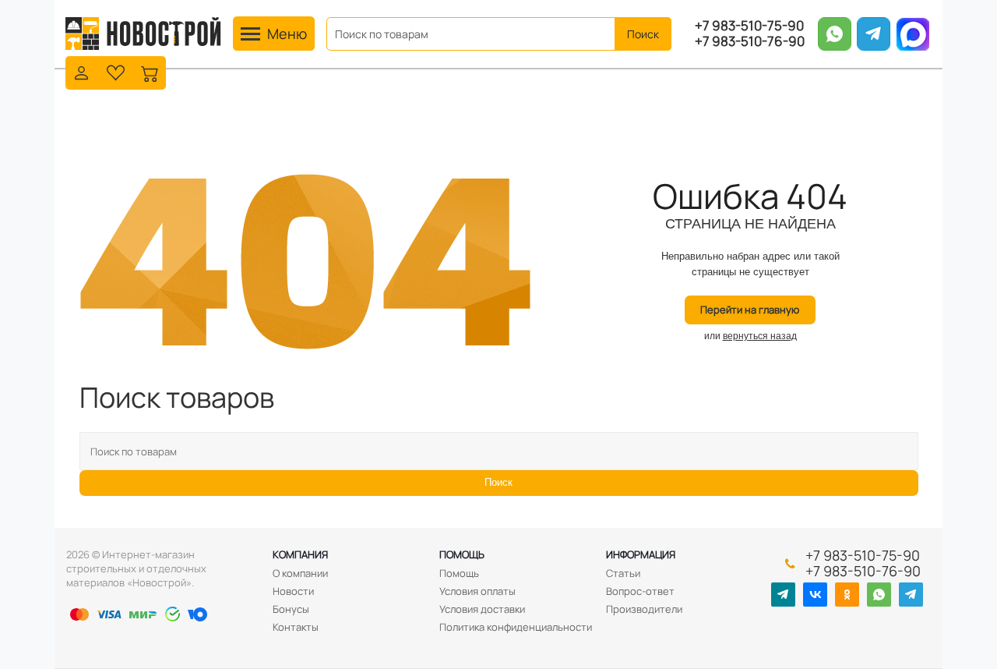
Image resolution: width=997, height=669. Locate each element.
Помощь (461, 554)
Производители (644, 609)
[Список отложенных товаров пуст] (116, 71)
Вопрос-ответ (640, 591)
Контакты (296, 627)
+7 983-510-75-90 (749, 26)
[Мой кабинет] (81, 71)
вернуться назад (760, 336)
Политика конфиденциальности (515, 627)
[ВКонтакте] (815, 594)
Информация (640, 554)
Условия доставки (482, 609)
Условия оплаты (477, 591)
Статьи (623, 573)
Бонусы (291, 609)
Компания (300, 554)
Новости (293, 591)
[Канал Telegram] (783, 594)
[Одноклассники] (847, 594)
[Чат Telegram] (911, 594)
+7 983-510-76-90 (750, 41)
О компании (300, 573)
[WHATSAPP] (879, 594)
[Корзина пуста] (150, 71)
